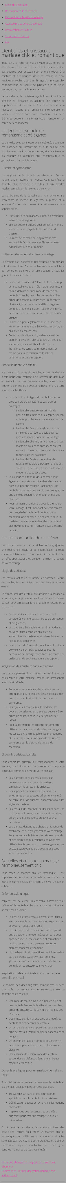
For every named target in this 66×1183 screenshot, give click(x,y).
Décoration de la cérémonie (21, 11)
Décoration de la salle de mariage (24, 17)
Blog (7, 42)
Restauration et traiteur (18, 30)
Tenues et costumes (17, 36)
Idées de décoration (16, 4)
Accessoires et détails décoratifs (23, 23)
